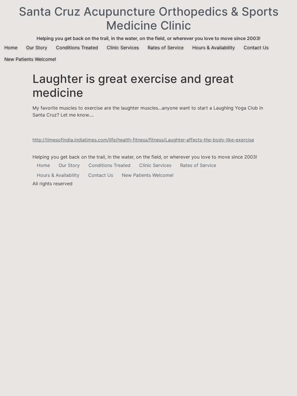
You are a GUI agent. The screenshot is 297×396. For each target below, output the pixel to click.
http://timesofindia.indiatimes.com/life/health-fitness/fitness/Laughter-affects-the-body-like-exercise (143, 140)
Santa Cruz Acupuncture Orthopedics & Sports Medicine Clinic (148, 18)
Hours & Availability (213, 47)
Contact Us (256, 47)
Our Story (36, 47)
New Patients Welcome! (30, 59)
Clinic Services (123, 47)
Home (10, 47)
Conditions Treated (77, 47)
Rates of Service (166, 47)
